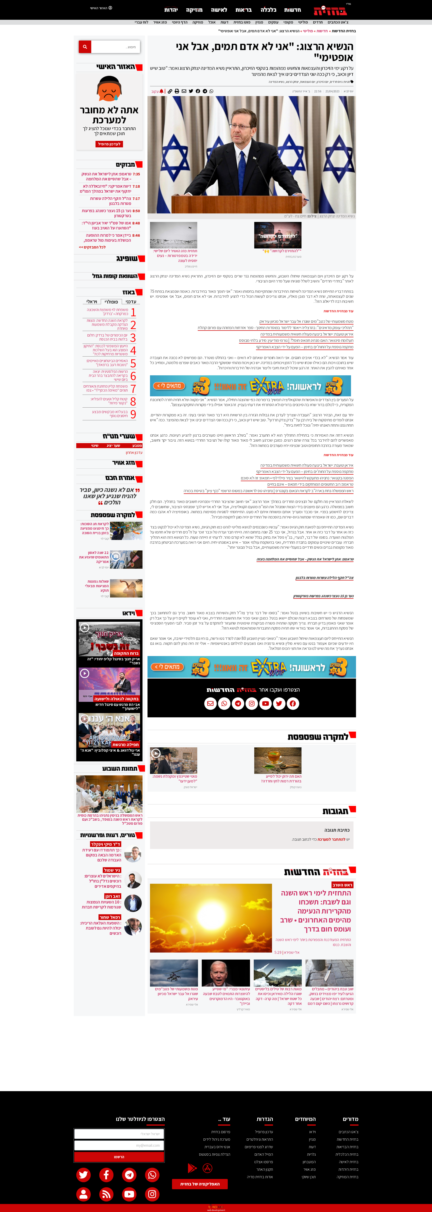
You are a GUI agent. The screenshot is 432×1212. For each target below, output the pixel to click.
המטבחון (309, 1161)
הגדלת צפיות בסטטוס (214, 1154)
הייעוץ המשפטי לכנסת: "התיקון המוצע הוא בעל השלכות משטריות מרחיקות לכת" (106, 350)
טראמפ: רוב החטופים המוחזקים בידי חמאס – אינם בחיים (310, 484)
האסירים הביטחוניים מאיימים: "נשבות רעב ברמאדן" (107, 363)
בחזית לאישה (348, 1161)
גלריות (311, 1154)
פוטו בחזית (242, 22)
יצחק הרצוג (292, 82)
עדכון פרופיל (264, 1131)
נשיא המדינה (276, 82)
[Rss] (106, 1194)
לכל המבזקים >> (92, 247)
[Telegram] (129, 1175)
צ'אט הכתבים (338, 22)
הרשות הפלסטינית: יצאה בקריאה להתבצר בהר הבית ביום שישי (108, 376)
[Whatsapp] (152, 1175)
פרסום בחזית (220, 1131)
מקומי (288, 22)
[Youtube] (129, 1194)
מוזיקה (197, 22)
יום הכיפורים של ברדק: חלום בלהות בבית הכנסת (107, 337)
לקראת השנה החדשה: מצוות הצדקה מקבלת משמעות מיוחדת (107, 325)
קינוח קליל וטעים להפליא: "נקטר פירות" (109, 401)
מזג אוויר (160, 22)
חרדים (318, 22)
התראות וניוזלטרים (259, 1139)
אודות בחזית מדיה (260, 1176)
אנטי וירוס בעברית (217, 1146)
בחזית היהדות (348, 1169)
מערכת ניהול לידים (216, 1139)
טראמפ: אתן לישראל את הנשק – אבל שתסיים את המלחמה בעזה (305, 559)
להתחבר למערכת (332, 839)
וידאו (312, 1131)
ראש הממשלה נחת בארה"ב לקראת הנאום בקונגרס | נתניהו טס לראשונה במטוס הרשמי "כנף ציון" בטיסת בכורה (269, 490)
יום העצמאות (307, 82)
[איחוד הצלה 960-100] (250, 395)
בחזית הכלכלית (347, 1154)
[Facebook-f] (106, 1175)
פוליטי (303, 22)
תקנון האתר (264, 1169)
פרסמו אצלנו (263, 1161)
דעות (224, 22)
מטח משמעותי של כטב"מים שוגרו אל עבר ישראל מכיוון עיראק (307, 321)
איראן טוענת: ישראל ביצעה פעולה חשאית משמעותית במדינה (307, 334)
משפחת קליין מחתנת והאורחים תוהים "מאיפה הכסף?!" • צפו (106, 388)
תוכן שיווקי (309, 1176)
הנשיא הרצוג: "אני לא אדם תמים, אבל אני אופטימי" (265, 51)
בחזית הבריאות (347, 1146)
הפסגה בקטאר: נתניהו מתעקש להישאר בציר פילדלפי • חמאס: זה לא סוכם (297, 478)
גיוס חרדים (336, 82)
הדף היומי (180, 22)
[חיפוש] (85, 47)
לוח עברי (141, 22)
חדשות (322, 31)
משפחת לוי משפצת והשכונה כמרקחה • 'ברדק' (107, 312)
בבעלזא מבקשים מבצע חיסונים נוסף (110, 414)
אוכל (212, 22)
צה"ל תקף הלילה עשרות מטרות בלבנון (325, 577)
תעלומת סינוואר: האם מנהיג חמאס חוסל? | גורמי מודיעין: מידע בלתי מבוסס (296, 340)
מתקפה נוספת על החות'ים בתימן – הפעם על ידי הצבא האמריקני (305, 347)
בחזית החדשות (344, 31)
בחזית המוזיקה (347, 1176)
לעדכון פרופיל (109, 144)
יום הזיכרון (322, 82)
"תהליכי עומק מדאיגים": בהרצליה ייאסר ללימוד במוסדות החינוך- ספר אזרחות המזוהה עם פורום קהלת (276, 327)
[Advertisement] (216, 1054)
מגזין (259, 22)
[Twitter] (83, 1175)
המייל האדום (263, 1154)
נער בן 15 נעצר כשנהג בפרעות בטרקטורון (323, 596)
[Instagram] (152, 1194)
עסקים (273, 22)
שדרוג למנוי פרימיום (259, 1146)
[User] (83, 1194)
